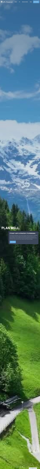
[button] (15, 2)
